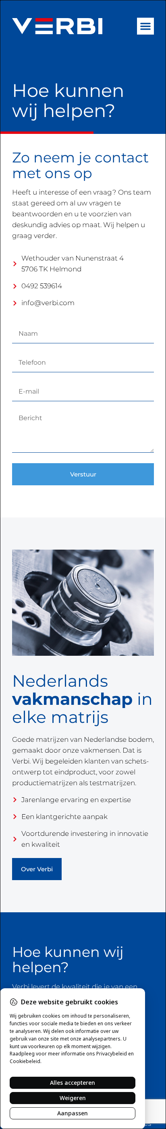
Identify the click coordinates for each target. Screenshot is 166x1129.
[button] (145, 26)
